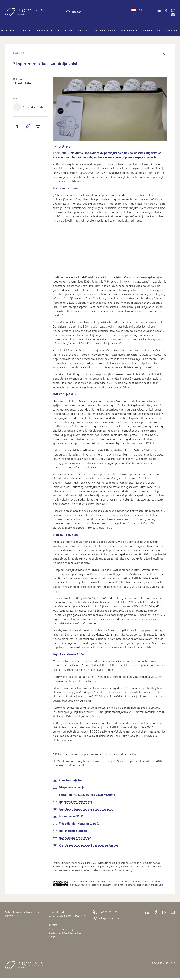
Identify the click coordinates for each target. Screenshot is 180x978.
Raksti (83, 30)
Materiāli (129, 30)
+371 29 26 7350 (109, 912)
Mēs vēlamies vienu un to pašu (79, 823)
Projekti (45, 30)
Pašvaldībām (105, 30)
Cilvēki (26, 30)
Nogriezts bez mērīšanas (75, 838)
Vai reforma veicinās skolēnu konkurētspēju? (88, 845)
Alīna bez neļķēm (70, 780)
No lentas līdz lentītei (73, 830)
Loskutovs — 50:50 (71, 816)
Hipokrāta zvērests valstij (75, 802)
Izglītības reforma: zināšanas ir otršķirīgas (86, 809)
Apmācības (152, 30)
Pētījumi (65, 30)
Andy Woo (65, 146)
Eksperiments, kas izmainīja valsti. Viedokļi (87, 794)
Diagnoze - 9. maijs (71, 787)
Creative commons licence (83, 881)
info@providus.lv (109, 918)
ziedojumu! (158, 885)
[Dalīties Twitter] (27, 126)
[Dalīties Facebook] (17, 126)
